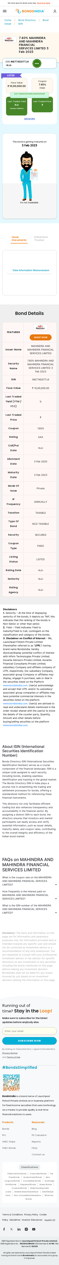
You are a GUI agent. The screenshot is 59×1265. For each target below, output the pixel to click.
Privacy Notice (9, 1053)
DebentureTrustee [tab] (41, 238)
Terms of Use (13, 1057)
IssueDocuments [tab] (19, 238)
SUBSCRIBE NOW (29, 1040)
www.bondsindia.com (15, 685)
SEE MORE (29, 119)
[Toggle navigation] (4, 11)
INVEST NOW (40, 337)
